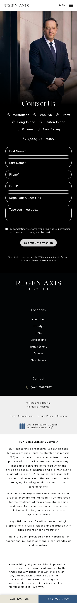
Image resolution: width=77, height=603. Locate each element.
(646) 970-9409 (35, 586)
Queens (27, 129)
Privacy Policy (45, 416)
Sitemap (62, 416)
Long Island (26, 122)
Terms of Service (41, 260)
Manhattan (21, 115)
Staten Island (55, 122)
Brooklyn (45, 115)
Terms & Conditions (21, 416)
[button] (71, 5)
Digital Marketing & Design (42, 426)
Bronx (65, 115)
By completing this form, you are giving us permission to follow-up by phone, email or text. (40, 231)
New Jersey (52, 129)
